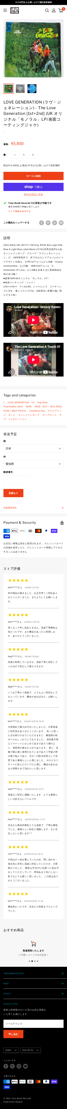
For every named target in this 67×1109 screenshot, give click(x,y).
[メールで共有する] (61, 222)
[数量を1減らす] (14, 154)
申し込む (13, 1034)
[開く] (47, 10)
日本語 (8, 1050)
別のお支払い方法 (33, 194)
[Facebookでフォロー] (5, 1066)
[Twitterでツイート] (54, 222)
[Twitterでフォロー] (12, 1066)
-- (4, 132)
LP (33, 402)
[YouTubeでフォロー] (25, 1066)
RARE (29, 406)
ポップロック (49, 415)
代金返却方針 (10, 507)
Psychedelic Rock (13, 406)
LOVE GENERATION (18, 402)
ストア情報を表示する (19, 211)
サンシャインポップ (29, 415)
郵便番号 (8, 472)
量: (5, 155)
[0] (61, 10)
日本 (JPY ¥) (27, 1050)
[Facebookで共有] (41, 222)
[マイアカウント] (53, 10)
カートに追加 (33, 176)
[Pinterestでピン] (48, 222)
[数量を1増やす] (33, 154)
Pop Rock (42, 402)
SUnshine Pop (37, 411)
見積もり (13, 493)
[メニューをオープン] (5, 10)
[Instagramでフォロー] (18, 1066)
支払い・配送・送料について (33, 955)
